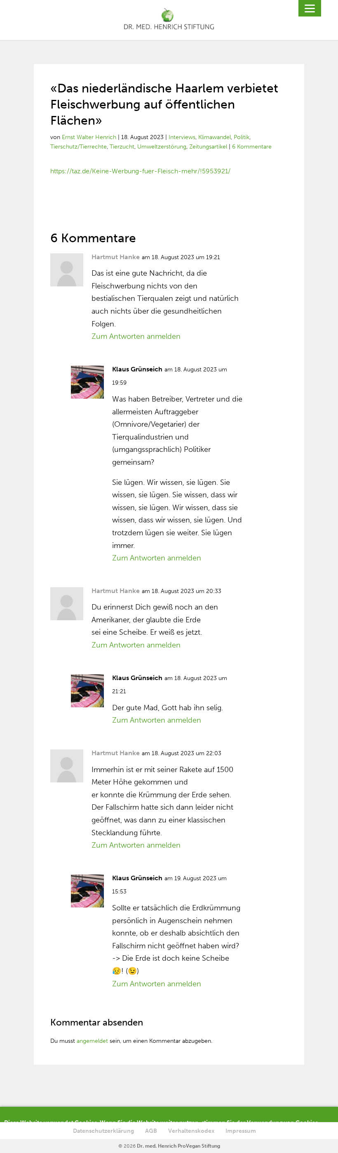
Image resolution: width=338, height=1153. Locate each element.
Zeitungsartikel (208, 146)
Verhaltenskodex (191, 1130)
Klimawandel (214, 137)
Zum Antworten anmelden (136, 336)
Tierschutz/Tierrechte (78, 146)
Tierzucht (122, 146)
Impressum (240, 1130)
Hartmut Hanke (116, 257)
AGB (151, 1130)
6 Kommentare (252, 146)
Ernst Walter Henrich (89, 137)
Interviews (182, 137)
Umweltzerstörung (161, 146)
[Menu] (309, 8)
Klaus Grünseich (137, 369)
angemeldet (92, 1040)
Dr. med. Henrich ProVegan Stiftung (178, 1146)
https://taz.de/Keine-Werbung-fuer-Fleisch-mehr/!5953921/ (140, 171)
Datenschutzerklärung (103, 1130)
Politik (241, 137)
